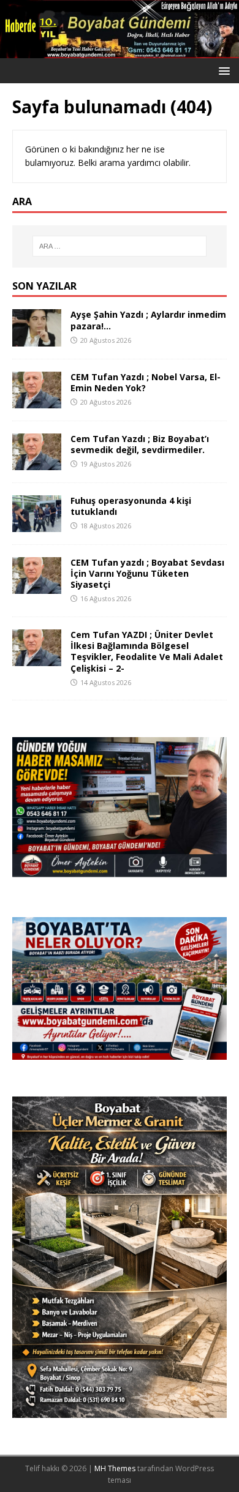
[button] (222, 70)
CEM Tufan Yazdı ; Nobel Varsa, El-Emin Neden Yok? (145, 382)
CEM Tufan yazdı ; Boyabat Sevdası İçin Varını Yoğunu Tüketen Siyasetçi (147, 573)
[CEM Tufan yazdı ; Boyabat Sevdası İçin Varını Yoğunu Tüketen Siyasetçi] (36, 587)
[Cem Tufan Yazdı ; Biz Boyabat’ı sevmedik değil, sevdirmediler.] (36, 462)
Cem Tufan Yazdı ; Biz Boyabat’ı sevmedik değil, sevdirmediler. (139, 444)
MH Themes (114, 1468)
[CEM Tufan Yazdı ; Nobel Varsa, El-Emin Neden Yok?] (36, 401)
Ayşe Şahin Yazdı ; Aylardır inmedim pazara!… (148, 320)
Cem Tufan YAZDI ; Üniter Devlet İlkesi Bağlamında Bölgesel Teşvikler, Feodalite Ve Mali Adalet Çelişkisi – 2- (146, 651)
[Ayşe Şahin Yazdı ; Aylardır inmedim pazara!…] (36, 339)
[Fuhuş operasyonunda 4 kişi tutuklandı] (36, 525)
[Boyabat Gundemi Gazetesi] (119, 50)
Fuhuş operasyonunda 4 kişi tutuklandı (130, 506)
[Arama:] (119, 246)
